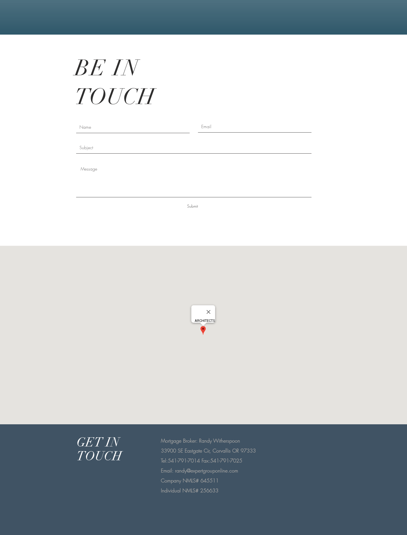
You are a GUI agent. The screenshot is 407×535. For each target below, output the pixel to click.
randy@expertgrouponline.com (206, 470)
